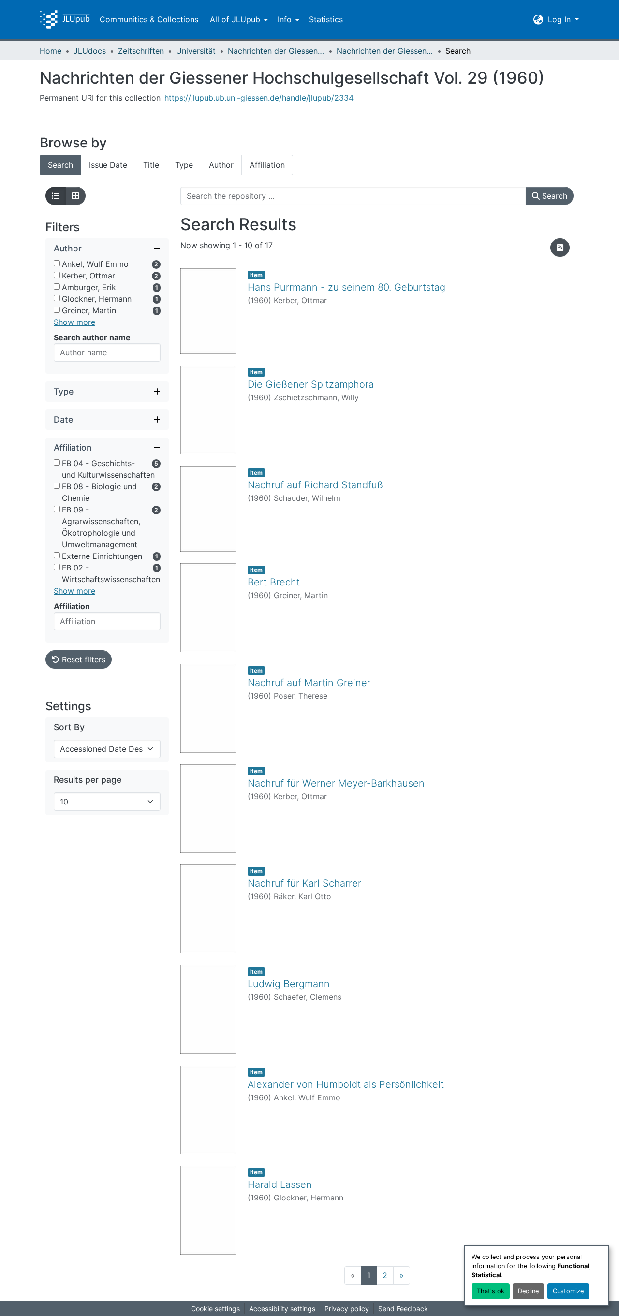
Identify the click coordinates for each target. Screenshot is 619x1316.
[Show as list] (55, 196)
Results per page (87, 780)
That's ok (490, 1291)
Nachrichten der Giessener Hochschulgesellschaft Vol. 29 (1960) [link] (385, 51)
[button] (65, 19)
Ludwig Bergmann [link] (289, 984)
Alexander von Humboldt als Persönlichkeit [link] (346, 1084)
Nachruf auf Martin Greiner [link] (309, 682)
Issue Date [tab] (108, 165)
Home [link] (50, 51)
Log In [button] (560, 19)
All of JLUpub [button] (235, 19)
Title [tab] (151, 165)
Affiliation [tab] (267, 165)
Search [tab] (60, 165)
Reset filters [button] (82, 659)
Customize (568, 1291)
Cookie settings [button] (215, 1308)
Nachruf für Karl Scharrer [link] (304, 883)
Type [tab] (184, 165)
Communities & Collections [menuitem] (149, 19)
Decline (528, 1291)
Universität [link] (196, 51)
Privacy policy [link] (346, 1308)
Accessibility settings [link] (282, 1308)
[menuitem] (238, 19)
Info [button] (285, 19)
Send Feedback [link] (403, 1308)
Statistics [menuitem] (326, 19)
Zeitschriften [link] (141, 51)
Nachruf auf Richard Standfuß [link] (315, 485)
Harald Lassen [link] (280, 1184)
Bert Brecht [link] (274, 582)
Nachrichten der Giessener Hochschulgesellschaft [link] (276, 51)
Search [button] (553, 196)
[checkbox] (57, 263)
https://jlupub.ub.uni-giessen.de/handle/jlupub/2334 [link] (259, 97)
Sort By (69, 727)
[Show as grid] (75, 196)
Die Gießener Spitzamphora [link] (311, 384)
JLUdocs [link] (90, 51)
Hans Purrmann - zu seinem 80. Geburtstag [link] (346, 287)
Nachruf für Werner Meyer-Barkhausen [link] (336, 783)
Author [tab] (221, 165)
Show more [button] (74, 322)
